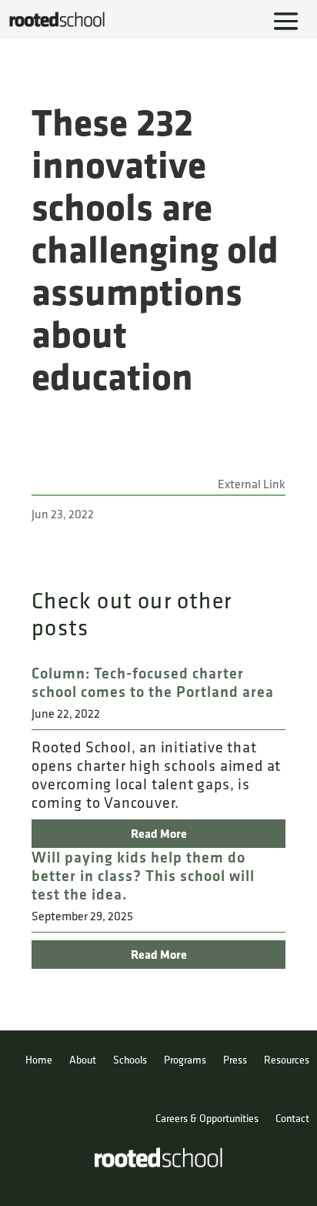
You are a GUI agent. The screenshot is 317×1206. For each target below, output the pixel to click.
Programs (185, 1060)
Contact (292, 1118)
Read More (159, 833)
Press (235, 1060)
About (82, 1060)
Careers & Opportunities (207, 1118)
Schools (130, 1060)
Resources (286, 1060)
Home (38, 1060)
